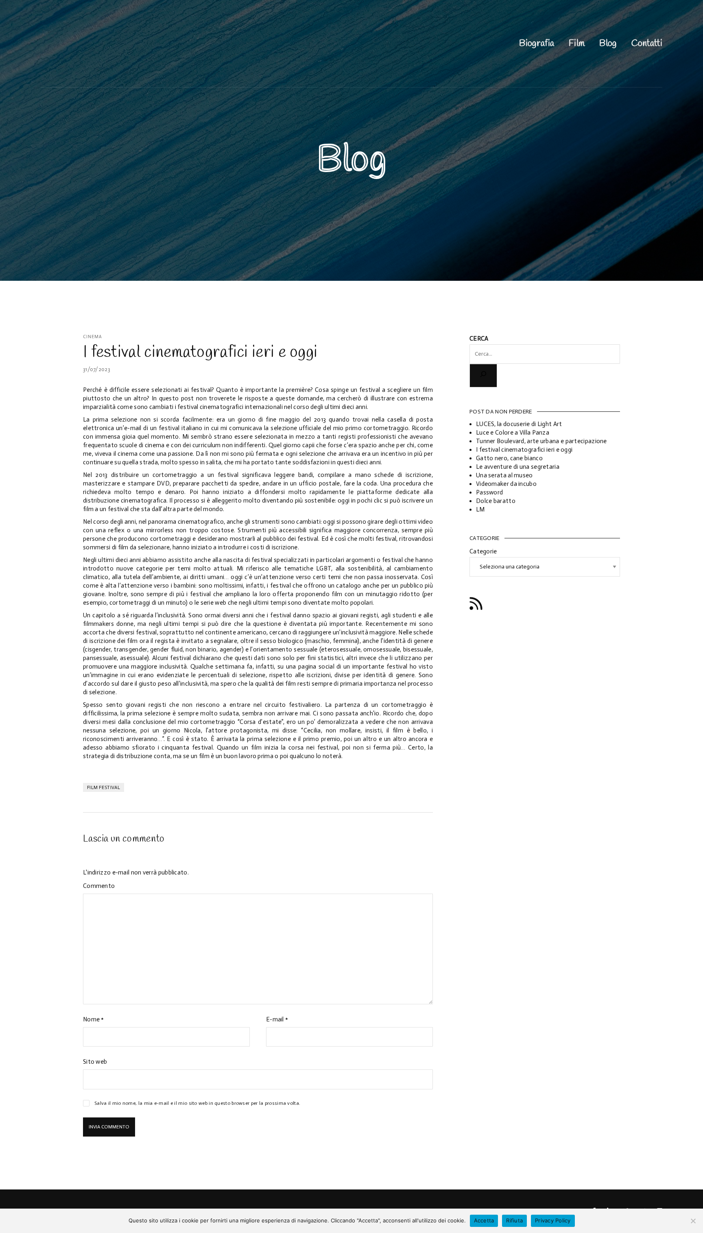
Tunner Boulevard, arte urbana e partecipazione (541, 441)
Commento (99, 886)
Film (577, 43)
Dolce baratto (495, 501)
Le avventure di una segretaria (517, 466)
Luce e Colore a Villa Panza (512, 432)
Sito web (95, 1061)
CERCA (479, 338)
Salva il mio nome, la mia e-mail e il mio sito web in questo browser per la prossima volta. (197, 1103)
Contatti (646, 43)
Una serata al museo (504, 475)
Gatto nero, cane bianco (509, 458)
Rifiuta (514, 1220)
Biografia (536, 43)
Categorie (483, 551)
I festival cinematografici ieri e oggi (524, 449)
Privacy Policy (553, 1220)
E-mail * (277, 1019)
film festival (103, 787)
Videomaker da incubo (506, 484)
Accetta (484, 1220)
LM (480, 509)
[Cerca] (483, 375)
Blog (607, 43)
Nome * (93, 1019)
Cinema (92, 336)
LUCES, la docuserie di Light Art (519, 424)
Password (489, 492)
